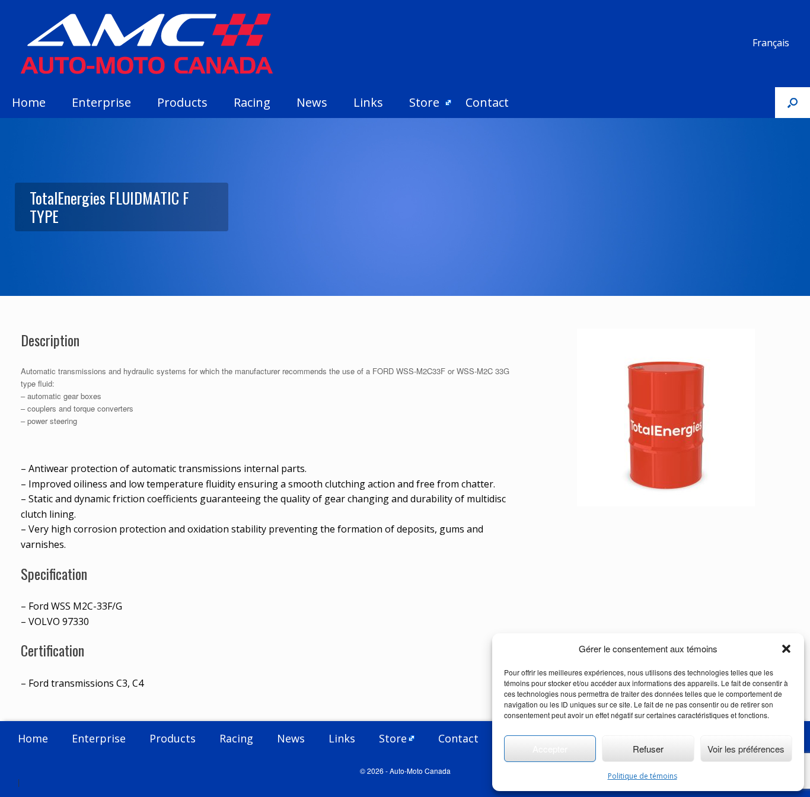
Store (424, 102)
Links (368, 102)
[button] (786, 649)
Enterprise (101, 102)
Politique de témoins (642, 776)
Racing (252, 102)
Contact (487, 102)
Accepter (549, 748)
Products (182, 102)
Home (29, 102)
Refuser (648, 748)
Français (770, 42)
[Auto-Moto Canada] (147, 44)
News (311, 102)
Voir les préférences (746, 748)
